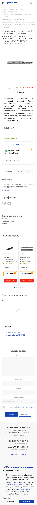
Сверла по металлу (21, 301)
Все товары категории (12, 332)
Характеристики (24, 171)
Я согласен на (21, 407)
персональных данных (14, 484)
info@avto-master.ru (18, 454)
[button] (14, 287)
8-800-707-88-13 (18, 442)
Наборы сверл (7, 301)
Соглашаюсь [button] (26, 501)
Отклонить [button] (10, 501)
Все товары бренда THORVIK (15, 335)
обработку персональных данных (25, 407)
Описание (8, 171)
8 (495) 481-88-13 (18, 448)
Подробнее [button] (7, 498)
